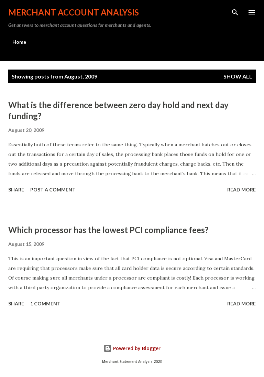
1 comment (45, 303)
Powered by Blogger (136, 348)
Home (19, 42)
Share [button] (16, 189)
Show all (237, 76)
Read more (241, 189)
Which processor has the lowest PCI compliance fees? (108, 230)
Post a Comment (53, 189)
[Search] (235, 12)
